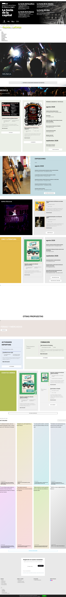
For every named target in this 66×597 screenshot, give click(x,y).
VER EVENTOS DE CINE (55, 277)
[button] (33, 60)
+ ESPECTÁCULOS (50, 232)
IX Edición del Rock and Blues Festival (10, 118)
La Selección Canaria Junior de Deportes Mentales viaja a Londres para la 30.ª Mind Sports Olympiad (7, 483)
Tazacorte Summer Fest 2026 (51, 130)
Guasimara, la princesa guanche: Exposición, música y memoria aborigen (46, 170)
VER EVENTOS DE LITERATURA (55, 280)
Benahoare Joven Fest (49, 135)
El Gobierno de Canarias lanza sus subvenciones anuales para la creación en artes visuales (57, 483)
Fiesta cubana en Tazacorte (50, 144)
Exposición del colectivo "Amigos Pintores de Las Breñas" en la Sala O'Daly (47, 179)
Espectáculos (3, 581)
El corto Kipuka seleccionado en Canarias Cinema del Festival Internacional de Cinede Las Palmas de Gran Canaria (7, 547)
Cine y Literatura (3, 583)
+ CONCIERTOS (33, 142)
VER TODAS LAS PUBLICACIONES (33, 550)
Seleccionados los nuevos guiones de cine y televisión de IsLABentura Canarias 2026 (41, 546)
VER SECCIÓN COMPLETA (61, 420)
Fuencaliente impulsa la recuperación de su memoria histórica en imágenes (24, 546)
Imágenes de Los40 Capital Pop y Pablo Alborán (24, 483)
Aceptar (44, 595)
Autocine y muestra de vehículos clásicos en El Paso (31, 264)
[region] (33, 61)
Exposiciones (3, 582)
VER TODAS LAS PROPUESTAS (33, 413)
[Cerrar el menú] (1, 30)
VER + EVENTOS (52, 404)
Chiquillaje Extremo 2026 (8, 352)
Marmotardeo (48, 115)
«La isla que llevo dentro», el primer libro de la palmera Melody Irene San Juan (41, 483)
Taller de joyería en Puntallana (46, 345)
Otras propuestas (4, 584)
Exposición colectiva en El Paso (40, 188)
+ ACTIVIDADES (11, 366)
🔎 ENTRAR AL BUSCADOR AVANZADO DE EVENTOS (33, 82)
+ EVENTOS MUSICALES (55, 149)
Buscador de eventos (21, 582)
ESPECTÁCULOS (11, 74)
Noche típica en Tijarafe (55, 388)
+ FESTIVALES (11, 132)
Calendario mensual (21, 581)
